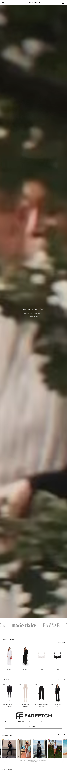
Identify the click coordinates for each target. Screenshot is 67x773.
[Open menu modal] (3, 2)
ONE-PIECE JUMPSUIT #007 (9, 704)
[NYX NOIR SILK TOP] (57, 656)
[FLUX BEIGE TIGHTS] (25, 693)
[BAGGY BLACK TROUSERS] (41, 693)
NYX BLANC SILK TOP (41, 668)
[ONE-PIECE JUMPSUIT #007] (9, 693)
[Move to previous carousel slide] (59, 642)
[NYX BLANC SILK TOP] (41, 656)
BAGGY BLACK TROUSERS (41, 704)
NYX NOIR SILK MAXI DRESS (25, 668)
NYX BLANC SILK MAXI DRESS (9, 668)
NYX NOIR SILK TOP (57, 668)
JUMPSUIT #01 (57, 704)
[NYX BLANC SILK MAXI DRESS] (9, 656)
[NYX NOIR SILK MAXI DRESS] (25, 656)
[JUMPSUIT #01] (57, 693)
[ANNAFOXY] (33, 2)
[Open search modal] (60, 2)
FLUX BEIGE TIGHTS (25, 704)
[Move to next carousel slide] (63, 642)
